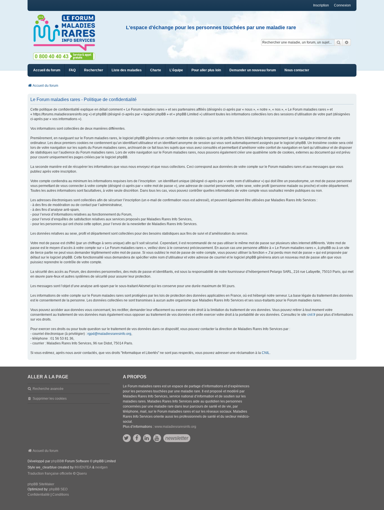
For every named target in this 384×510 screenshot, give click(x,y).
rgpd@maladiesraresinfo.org (109, 334)
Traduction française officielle (50, 473)
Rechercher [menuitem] (93, 70)
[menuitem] (127, 70)
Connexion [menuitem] (342, 5)
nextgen (101, 467)
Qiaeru (81, 473)
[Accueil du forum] (66, 33)
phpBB (56, 461)
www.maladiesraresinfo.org (175, 427)
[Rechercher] (338, 42)
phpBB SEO (58, 489)
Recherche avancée (48, 389)
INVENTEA (82, 467)
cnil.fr (311, 315)
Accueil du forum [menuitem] (46, 70)
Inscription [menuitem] (321, 5)
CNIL (266, 353)
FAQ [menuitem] (72, 70)
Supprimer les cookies (50, 399)
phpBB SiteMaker (41, 484)
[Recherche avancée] (347, 42)
